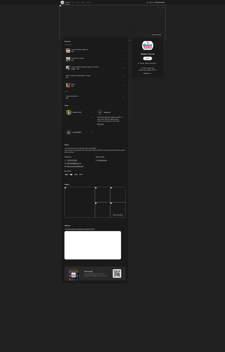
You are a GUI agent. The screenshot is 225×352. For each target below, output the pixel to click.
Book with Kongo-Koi (110, 117)
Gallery (83, 2)
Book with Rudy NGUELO (79, 132)
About (77, 2)
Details (73, 69)
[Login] (162, 7)
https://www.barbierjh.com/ (75, 166)
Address (89, 2)
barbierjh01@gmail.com (74, 163)
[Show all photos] (112, 22)
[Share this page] (158, 7)
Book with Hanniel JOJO (79, 117)
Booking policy (102, 160)
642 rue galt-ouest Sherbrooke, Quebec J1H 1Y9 (147, 69)
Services (67, 2)
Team (73, 2)
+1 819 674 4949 (159, 2)
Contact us (146, 73)
